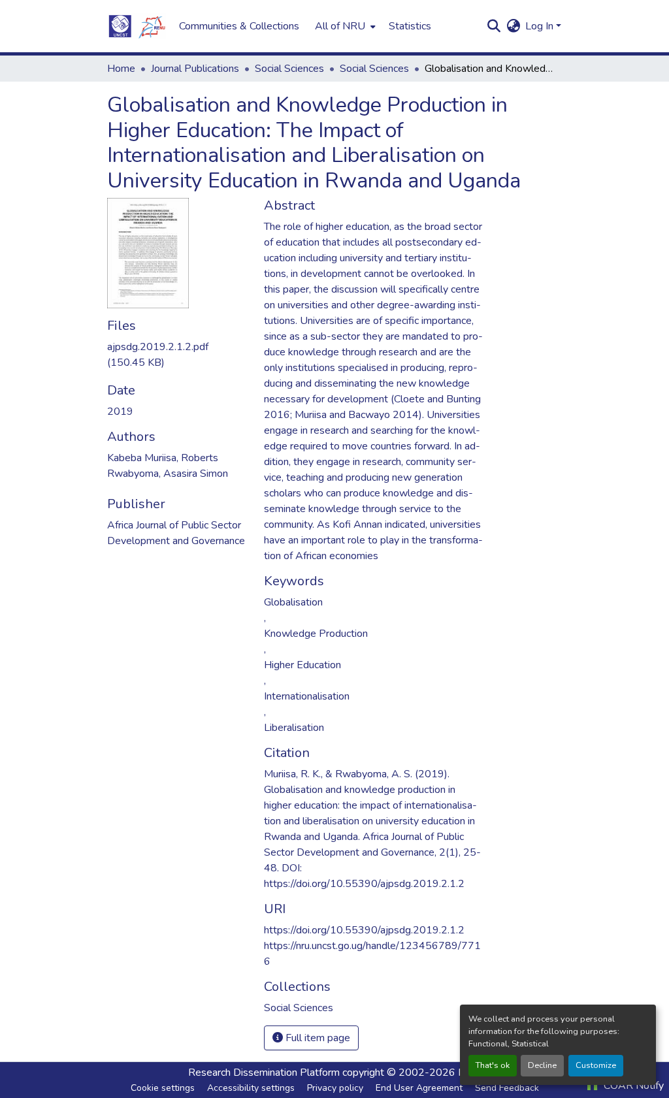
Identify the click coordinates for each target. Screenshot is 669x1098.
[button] (136, 26)
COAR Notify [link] (632, 1085)
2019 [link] (120, 411)
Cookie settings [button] (163, 1088)
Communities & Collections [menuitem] (239, 26)
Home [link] (121, 68)
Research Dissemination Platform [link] (264, 1072)
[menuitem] (344, 26)
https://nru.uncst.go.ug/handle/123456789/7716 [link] (372, 954)
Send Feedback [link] (507, 1088)
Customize (596, 1065)
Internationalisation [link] (307, 696)
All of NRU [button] (340, 26)
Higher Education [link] (302, 665)
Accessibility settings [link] (251, 1088)
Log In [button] (540, 26)
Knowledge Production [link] (316, 633)
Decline (542, 1065)
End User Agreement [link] (419, 1088)
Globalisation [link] (293, 602)
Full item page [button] (316, 1038)
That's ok (493, 1065)
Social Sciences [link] (289, 68)
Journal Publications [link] (195, 68)
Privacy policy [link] (335, 1088)
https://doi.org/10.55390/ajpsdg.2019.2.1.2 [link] (364, 930)
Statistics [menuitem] (410, 26)
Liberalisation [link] (294, 727)
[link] (177, 354)
